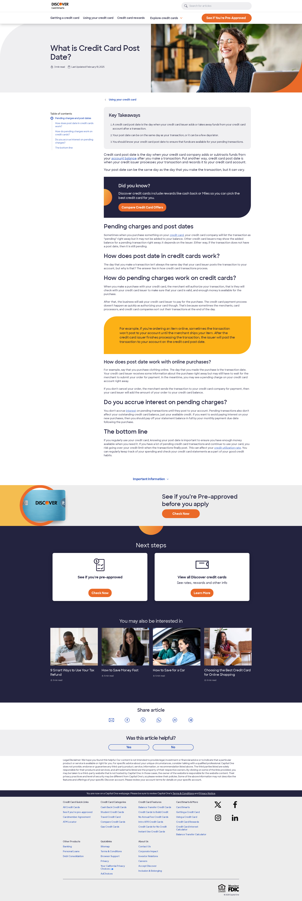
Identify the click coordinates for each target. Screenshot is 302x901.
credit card (177, 235)
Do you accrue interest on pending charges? (74, 141)
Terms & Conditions (183, 793)
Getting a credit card (64, 18)
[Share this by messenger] (174, 720)
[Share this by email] (111, 720)
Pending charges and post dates (73, 118)
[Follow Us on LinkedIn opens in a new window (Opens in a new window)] (234, 818)
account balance (124, 158)
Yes (128, 747)
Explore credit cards (164, 18)
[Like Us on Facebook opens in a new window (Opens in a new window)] (234, 805)
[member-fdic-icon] (233, 888)
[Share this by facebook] (127, 720)
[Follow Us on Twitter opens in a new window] (219, 805)
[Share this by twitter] (143, 720)
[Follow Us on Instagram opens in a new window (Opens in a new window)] (219, 818)
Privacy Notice (207, 793)
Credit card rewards (131, 18)
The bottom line (64, 147)
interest (131, 410)
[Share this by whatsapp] (159, 720)
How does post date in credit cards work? (74, 125)
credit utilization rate (227, 447)
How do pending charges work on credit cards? (73, 133)
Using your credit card (98, 18)
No (173, 747)
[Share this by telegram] (190, 720)
